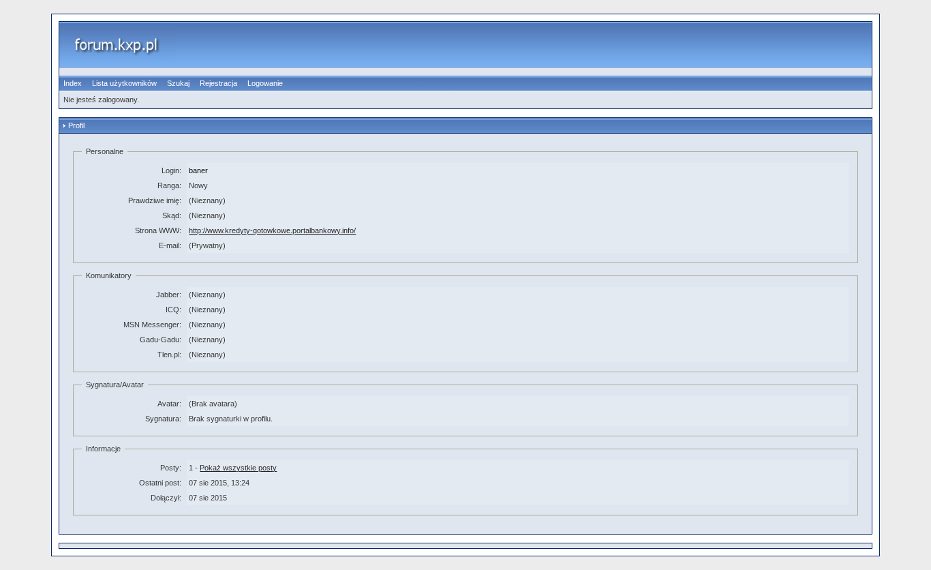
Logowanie (265, 83)
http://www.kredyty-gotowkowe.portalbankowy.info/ (272, 230)
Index (72, 83)
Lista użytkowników (124, 83)
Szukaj (178, 83)
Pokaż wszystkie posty (238, 468)
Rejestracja (218, 83)
